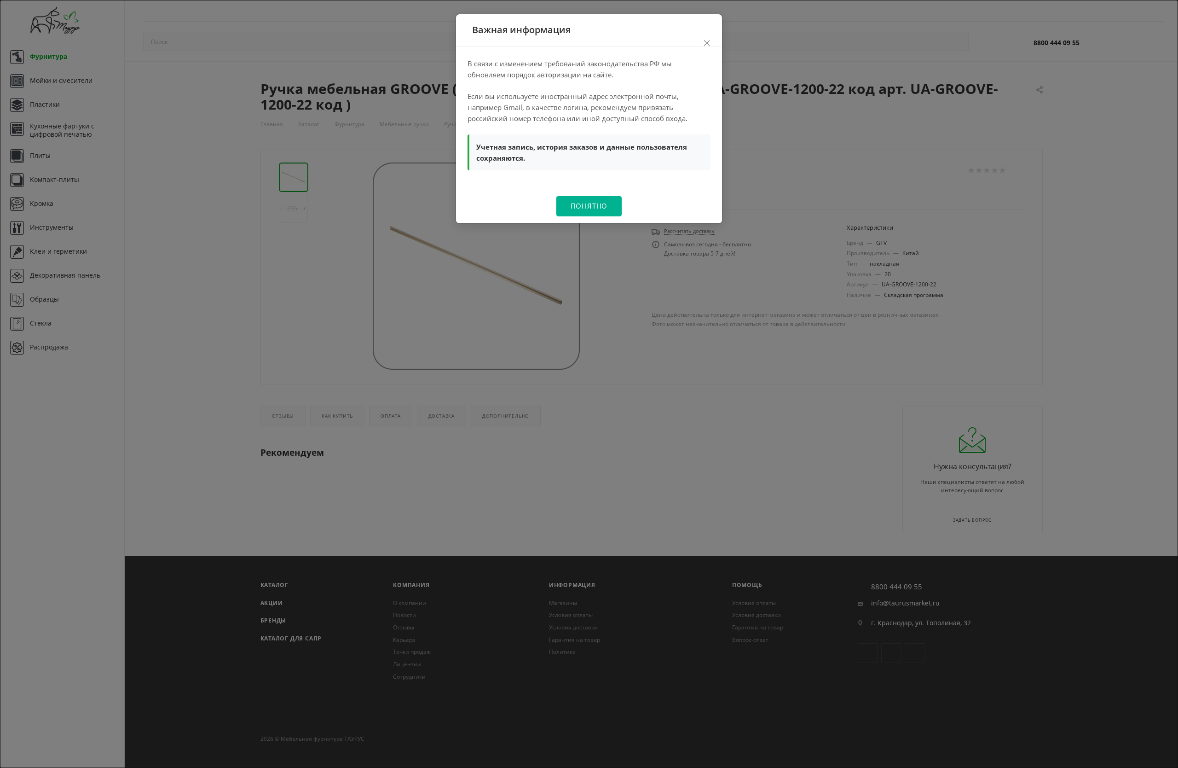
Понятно (589, 205)
